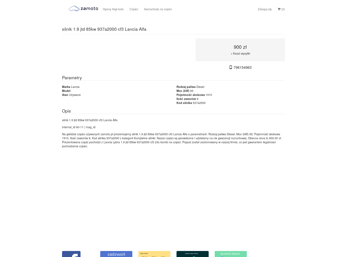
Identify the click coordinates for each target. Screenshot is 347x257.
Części (134, 9)
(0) (283, 9)
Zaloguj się (265, 9)
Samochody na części (158, 9)
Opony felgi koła (113, 9)
